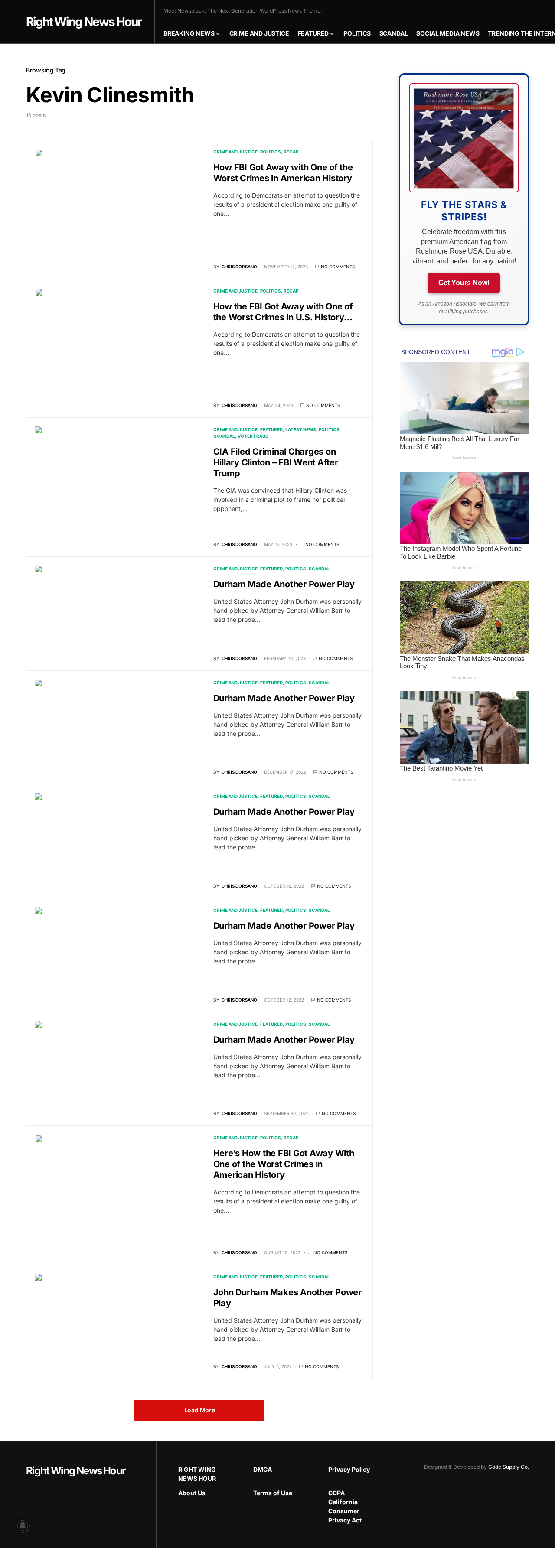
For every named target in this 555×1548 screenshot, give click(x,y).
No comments (338, 266)
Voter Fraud (253, 436)
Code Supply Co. (508, 1466)
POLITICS (270, 151)
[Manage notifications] (22, 1525)
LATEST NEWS (300, 429)
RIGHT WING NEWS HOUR (197, 1474)
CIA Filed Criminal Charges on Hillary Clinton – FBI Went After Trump (275, 462)
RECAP (291, 151)
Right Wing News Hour (83, 21)
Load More (199, 1410)
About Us (192, 1492)
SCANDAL (224, 436)
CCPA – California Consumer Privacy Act (345, 1506)
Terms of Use (272, 1492)
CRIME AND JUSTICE (235, 151)
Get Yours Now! (464, 282)
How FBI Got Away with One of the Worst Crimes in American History (283, 172)
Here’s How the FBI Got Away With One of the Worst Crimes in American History (283, 1164)
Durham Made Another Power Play (284, 584)
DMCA (262, 1469)
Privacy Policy (349, 1469)
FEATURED (271, 429)
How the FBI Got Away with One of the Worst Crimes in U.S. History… (283, 311)
